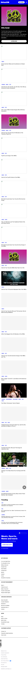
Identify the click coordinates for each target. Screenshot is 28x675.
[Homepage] (5, 2)
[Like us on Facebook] (1, 640)
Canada (2, 624)
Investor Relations (5, 601)
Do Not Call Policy (4, 658)
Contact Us (3, 631)
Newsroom (3, 603)
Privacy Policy (3, 654)
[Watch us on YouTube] (1, 645)
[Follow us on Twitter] (1, 643)
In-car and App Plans (5, 561)
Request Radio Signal (5, 592)
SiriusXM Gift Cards (5, 622)
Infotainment (3, 570)
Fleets (2, 576)
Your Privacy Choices (5, 660)
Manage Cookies (4, 666)
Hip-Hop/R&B (15, 399)
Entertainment (9, 399)
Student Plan (4, 566)
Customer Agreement (5, 652)
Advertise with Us (4, 607)
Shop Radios (3, 568)
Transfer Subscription (5, 590)
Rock (6, 219)
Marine (2, 572)
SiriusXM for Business (5, 577)
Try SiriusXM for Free (5, 563)
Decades (3, 84)
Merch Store (3, 620)
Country (3, 399)
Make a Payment (4, 589)
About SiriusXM (4, 600)
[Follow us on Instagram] (1, 642)
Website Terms (4, 650)
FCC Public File (4, 662)
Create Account (4, 587)
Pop (10, 84)
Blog (2, 616)
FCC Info (2, 664)
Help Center (3, 635)
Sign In (2, 585)
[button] (26, 2)
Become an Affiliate (5, 605)
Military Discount (4, 565)
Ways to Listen (4, 618)
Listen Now (14, 41)
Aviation (2, 574)
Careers (2, 609)
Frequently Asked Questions (7, 633)
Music (3, 61)
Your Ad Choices (4, 656)
